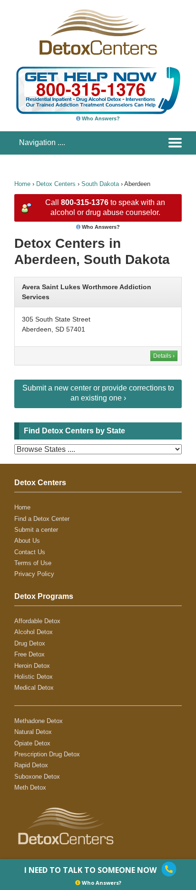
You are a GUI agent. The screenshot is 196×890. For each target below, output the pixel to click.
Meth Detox (30, 787)
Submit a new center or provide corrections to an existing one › (98, 393)
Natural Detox (33, 731)
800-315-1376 (84, 202)
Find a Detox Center (41, 518)
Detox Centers (56, 183)
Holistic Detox (33, 676)
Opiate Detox (32, 743)
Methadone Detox (38, 720)
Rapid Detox (31, 765)
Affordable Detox (37, 621)
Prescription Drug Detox (47, 754)
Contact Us (29, 552)
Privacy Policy (34, 573)
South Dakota (100, 183)
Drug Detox (29, 643)
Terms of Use (32, 563)
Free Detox (29, 654)
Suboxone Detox (37, 776)
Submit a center (36, 529)
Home (22, 183)
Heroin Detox (32, 665)
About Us (27, 540)
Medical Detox (34, 687)
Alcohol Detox (33, 632)
